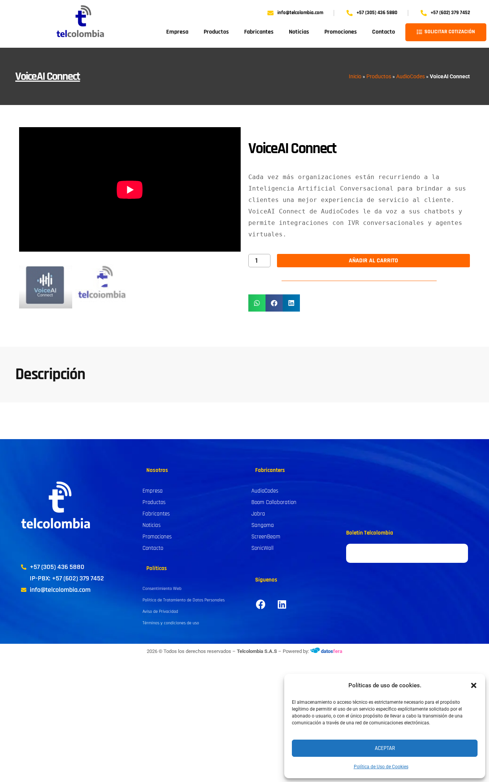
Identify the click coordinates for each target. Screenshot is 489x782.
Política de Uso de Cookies (381, 766)
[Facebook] (260, 604)
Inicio (355, 76)
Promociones (340, 32)
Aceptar (385, 748)
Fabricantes (259, 32)
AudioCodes (410, 76)
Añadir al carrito (373, 261)
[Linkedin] (281, 604)
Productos (216, 32)
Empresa (177, 32)
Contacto (383, 32)
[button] (474, 685)
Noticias (299, 32)
